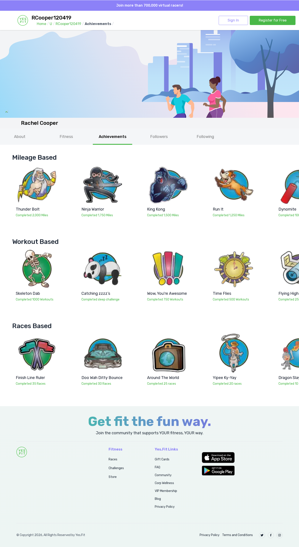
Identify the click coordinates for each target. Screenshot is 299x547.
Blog (158, 499)
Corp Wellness (164, 483)
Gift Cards (162, 459)
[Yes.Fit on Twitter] (262, 535)
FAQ (157, 467)
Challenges (116, 468)
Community (163, 475)
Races (113, 459)
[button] (242, 457)
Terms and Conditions (237, 535)
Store (113, 477)
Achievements (113, 136)
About (19, 136)
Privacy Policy (165, 507)
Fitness (66, 136)
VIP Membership (166, 491)
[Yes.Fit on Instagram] (279, 535)
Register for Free (273, 20)
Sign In (233, 20)
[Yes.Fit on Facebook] (271, 535)
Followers (159, 136)
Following (205, 136)
